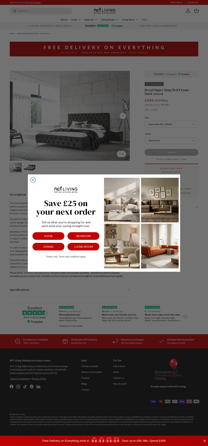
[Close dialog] (33, 179)
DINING (48, 246)
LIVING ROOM (83, 246)
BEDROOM (83, 236)
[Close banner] (204, 441)
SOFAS (48, 236)
